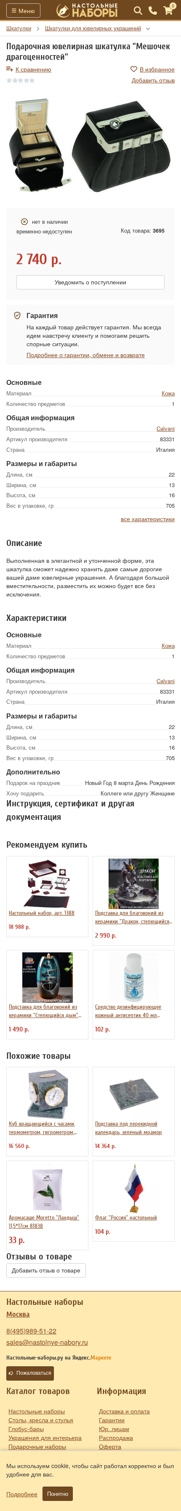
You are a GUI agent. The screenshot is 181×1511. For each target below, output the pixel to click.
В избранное (157, 69)
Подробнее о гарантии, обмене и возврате (86, 354)
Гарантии (112, 1420)
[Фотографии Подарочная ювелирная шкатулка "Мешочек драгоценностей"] (90, 146)
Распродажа (116, 1437)
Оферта (110, 1446)
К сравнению (33, 69)
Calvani (166, 428)
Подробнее (21, 1494)
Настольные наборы (36, 1411)
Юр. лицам (114, 1428)
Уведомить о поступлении (90, 282)
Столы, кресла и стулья (40, 1420)
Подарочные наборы (37, 1446)
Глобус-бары (26, 1428)
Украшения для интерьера (45, 1437)
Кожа (168, 393)
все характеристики (148, 518)
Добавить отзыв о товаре (46, 1270)
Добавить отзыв (153, 80)
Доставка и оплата (124, 1411)
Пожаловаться (33, 1373)
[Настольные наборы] (87, 10)
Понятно (57, 1494)
